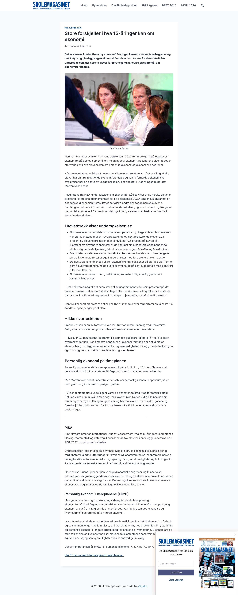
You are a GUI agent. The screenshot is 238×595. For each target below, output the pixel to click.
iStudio (142, 586)
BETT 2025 (169, 5)
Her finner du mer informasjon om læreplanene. (94, 555)
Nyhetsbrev (99, 5)
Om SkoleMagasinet (124, 5)
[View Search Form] (202, 5)
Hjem (84, 5)
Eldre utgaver (176, 579)
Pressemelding (73, 28)
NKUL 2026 (188, 5)
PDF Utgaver (149, 5)
